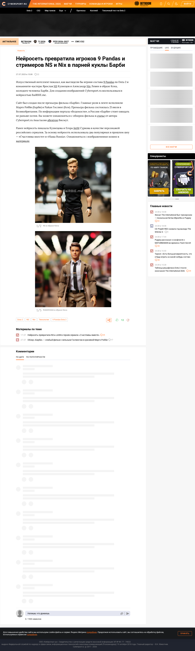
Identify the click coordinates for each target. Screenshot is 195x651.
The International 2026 (47, 4)
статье (101, 115)
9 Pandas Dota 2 (59, 320)
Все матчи (171, 147)
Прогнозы (80, 10)
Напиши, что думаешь (39, 613)
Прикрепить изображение (121, 613)
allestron (52, 120)
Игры (119, 4)
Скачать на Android (183, 191)
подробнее (92, 632)
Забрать (159, 191)
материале (22, 141)
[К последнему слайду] (20, 187)
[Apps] (161, 4)
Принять (185, 633)
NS (28, 320)
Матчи (68, 4)
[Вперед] (126, 187)
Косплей (94, 10)
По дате (20, 357)
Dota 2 (29, 10)
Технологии (44, 320)
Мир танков (50, 10)
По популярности (35, 357)
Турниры (80, 4)
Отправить (127, 613)
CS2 (38, 10)
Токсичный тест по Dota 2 (113, 10)
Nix (34, 320)
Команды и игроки (101, 4)
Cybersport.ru (78, 647)
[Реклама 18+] (187, 40)
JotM (76, 128)
